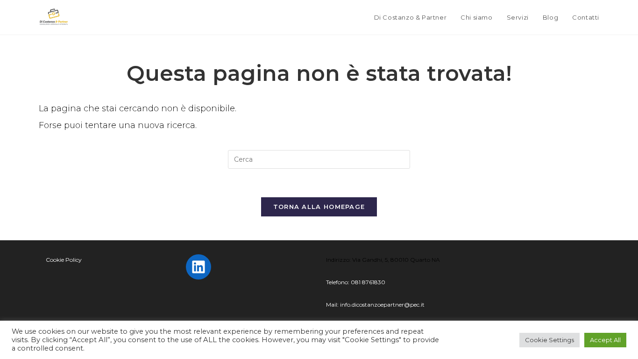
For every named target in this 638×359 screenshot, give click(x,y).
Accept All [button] (605, 340)
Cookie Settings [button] (549, 340)
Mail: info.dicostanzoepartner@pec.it (375, 304)
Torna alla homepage (319, 206)
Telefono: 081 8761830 (355, 282)
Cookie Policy (64, 259)
